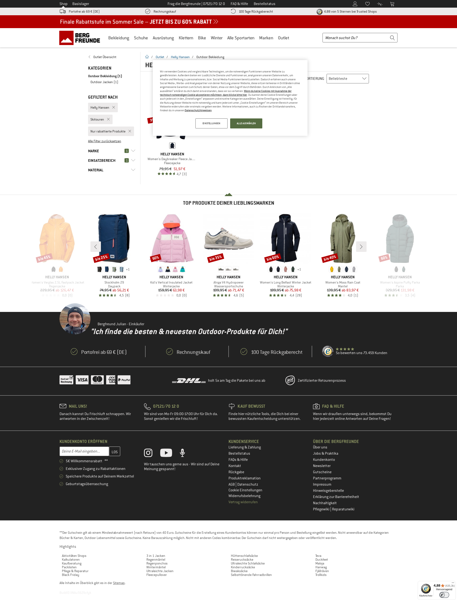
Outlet (283, 38)
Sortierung (314, 78)
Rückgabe (236, 472)
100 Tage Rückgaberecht (256, 11)
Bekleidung (118, 38)
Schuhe (141, 38)
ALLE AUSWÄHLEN (246, 123)
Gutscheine (322, 472)
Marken (266, 38)
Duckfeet (321, 559)
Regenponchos (157, 563)
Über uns (320, 447)
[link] (111, 57)
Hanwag (321, 567)
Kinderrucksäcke (243, 567)
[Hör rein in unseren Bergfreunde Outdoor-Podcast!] (186, 454)
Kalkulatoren (71, 559)
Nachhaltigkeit (325, 503)
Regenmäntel (155, 559)
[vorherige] (95, 246)
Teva (318, 556)
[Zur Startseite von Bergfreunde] (81, 37)
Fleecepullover (156, 575)
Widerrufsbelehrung (244, 495)
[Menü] (453, 584)
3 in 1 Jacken (155, 556)
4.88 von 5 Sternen (350, 11)
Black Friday (70, 575)
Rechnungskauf (165, 11)
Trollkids (321, 575)
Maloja (319, 563)
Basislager (80, 3)
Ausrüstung (163, 38)
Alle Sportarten (240, 38)
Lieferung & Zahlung (244, 447)
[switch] (444, 595)
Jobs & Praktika (325, 453)
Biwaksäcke (239, 571)
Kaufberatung (71, 563)
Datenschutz (247, 484)
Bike (202, 38)
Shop (64, 3)
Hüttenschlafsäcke (244, 556)
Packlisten (69, 567)
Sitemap (119, 583)
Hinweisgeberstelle (328, 490)
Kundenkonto (324, 459)
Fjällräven (322, 571)
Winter (217, 38)
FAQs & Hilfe (238, 459)
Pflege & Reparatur (75, 571)
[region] (230, 98)
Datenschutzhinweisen (198, 110)
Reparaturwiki (343, 509)
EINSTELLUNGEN (211, 123)
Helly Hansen (180, 57)
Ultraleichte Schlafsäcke (248, 563)
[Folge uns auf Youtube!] (169, 454)
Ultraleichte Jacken (160, 571)
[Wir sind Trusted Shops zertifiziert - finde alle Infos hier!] (328, 351)
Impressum (322, 484)
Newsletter (322, 465)
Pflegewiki (321, 509)
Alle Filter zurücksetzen (104, 141)
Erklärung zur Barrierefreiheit (336, 496)
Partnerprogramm (327, 478)
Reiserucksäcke (242, 559)
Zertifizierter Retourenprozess (322, 380)
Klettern (186, 38)
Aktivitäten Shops (74, 556)
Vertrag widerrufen (243, 502)
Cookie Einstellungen (245, 490)
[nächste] (361, 246)
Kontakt (234, 465)
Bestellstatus (239, 453)
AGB (231, 484)
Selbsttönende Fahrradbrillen (251, 575)
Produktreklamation (244, 478)
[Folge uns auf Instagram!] (151, 454)
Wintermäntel (156, 567)
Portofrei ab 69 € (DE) (84, 11)
